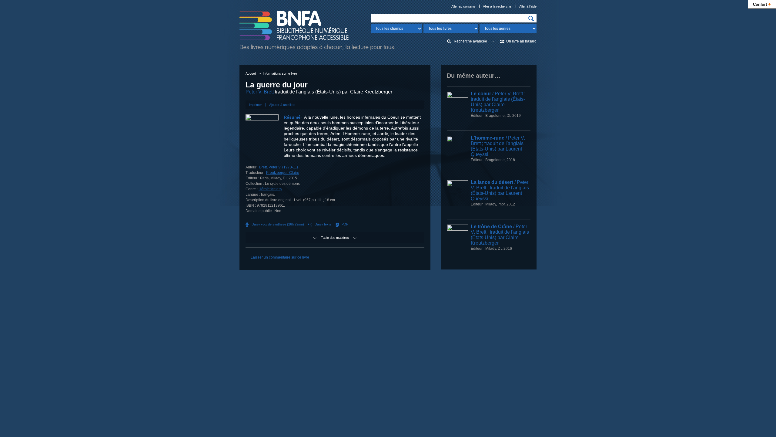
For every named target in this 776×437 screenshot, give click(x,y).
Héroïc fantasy (270, 189)
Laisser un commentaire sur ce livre (280, 257)
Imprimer (255, 105)
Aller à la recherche (497, 6)
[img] (531, 18)
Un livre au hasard (521, 41)
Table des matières (335, 237)
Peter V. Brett (260, 91)
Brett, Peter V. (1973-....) (278, 167)
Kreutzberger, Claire (282, 173)
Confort (762, 4)
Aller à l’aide (528, 6)
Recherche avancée (470, 41)
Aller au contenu (463, 6)
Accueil (251, 73)
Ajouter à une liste (282, 105)
